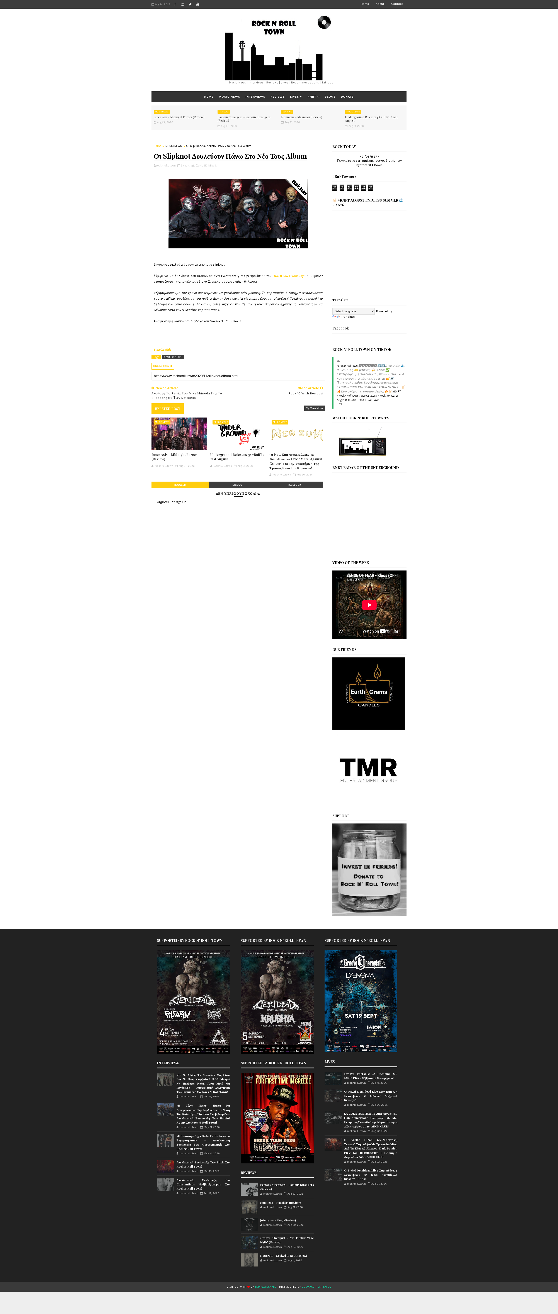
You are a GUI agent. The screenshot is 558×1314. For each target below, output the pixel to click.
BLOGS (330, 96)
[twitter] (190, 4)
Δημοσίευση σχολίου (172, 502)
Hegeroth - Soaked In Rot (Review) (283, 1255)
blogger (180, 484)
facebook (294, 484)
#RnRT (396, 391)
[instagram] (182, 4)
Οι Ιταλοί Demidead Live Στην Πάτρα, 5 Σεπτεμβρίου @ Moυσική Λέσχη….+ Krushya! (370, 1096)
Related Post (167, 408)
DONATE (347, 96)
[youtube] (197, 4)
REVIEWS (277, 96)
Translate (348, 317)
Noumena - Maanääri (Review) (301, 117)
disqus (237, 484)
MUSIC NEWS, (207, 165)
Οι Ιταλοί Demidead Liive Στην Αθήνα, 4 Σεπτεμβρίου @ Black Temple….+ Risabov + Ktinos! (370, 1174)
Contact (397, 4)
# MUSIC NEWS (172, 357)
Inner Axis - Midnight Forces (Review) (179, 117)
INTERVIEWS (255, 96)
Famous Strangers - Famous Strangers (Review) (244, 119)
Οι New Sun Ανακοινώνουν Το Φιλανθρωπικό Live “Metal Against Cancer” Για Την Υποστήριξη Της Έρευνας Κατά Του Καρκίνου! (295, 461)
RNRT (312, 96)
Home (365, 4)
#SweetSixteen (368, 395)
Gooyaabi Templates (316, 1286)
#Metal (390, 395)
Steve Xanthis (162, 349)
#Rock (382, 395)
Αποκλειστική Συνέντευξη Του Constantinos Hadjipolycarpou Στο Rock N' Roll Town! (203, 1184)
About (380, 4)
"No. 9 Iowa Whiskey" (289, 276)
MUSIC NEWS (229, 96)
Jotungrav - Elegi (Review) (278, 1220)
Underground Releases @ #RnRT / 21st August (371, 119)
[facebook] (175, 4)
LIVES (294, 96)
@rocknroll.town (347, 366)
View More (316, 408)
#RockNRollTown (347, 395)
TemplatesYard (266, 1286)
